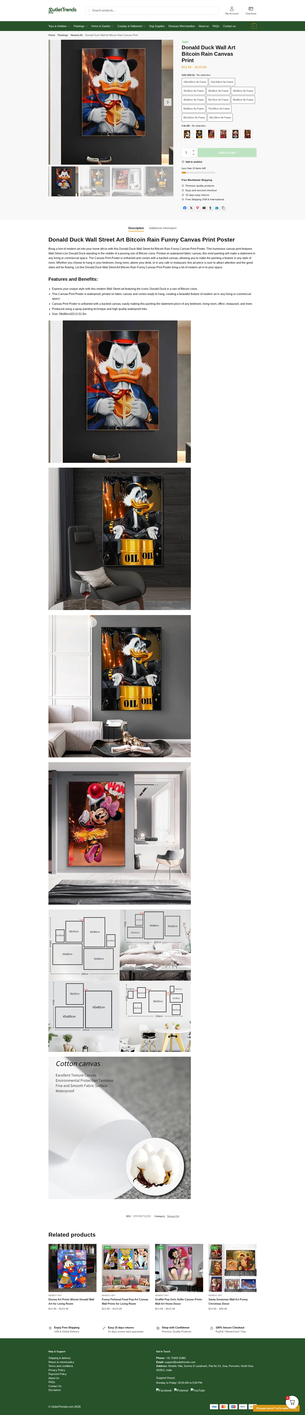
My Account (231, 13)
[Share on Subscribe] (217, 208)
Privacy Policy (56, 1370)
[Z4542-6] (247, 134)
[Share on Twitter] (191, 208)
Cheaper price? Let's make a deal (276, 1408)
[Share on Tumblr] (210, 208)
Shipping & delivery (59, 1357)
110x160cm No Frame (222, 82)
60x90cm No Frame (193, 108)
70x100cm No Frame (219, 108)
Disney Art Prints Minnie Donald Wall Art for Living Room (71, 1301)
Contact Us (55, 1386)
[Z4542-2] (199, 134)
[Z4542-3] (211, 134)
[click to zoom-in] (110, 102)
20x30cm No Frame (193, 91)
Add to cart (227, 152)
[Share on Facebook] (185, 208)
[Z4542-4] (223, 134)
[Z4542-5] (235, 134)
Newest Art (77, 35)
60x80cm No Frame (243, 99)
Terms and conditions (60, 1365)
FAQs (51, 1381)
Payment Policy (57, 1373)
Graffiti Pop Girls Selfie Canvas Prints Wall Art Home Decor (178, 1301)
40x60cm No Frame (193, 99)
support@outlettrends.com (180, 1362)
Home (51, 35)
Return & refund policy (61, 1362)
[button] (167, 102)
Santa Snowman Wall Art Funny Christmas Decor (228, 1301)
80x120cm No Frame (194, 117)
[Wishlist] (91, 1249)
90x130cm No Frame (220, 117)
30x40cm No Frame (218, 91)
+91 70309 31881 (176, 1357)
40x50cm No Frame (243, 91)
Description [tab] (136, 228)
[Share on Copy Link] (223, 208)
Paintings (63, 35)
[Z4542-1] (187, 134)
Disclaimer (54, 1390)
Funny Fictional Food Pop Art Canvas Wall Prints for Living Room (125, 1301)
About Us (53, 1378)
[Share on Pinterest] (197, 208)
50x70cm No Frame (218, 99)
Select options (72, 1315)
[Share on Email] (204, 208)
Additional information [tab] (163, 228)
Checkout (251, 13)
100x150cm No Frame (194, 82)
